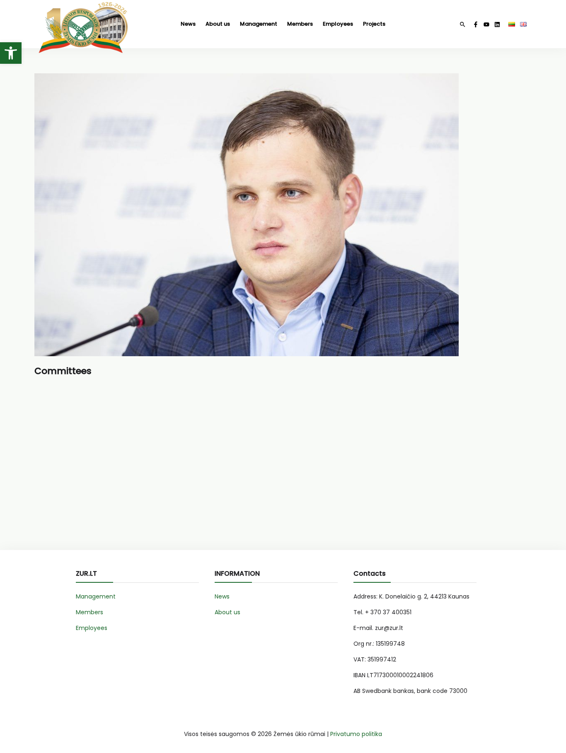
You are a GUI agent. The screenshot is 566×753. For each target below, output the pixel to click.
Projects (374, 24)
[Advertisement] (283, 467)
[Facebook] (476, 24)
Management (258, 24)
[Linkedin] (497, 24)
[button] (11, 53)
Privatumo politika (356, 734)
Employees (338, 24)
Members (300, 24)
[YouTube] (486, 24)
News (188, 24)
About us (218, 24)
